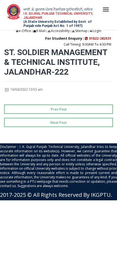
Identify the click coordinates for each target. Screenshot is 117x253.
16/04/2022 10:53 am (26, 89)
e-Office (25, 31)
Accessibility (60, 31)
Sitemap (81, 31)
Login (97, 31)
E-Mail (40, 31)
